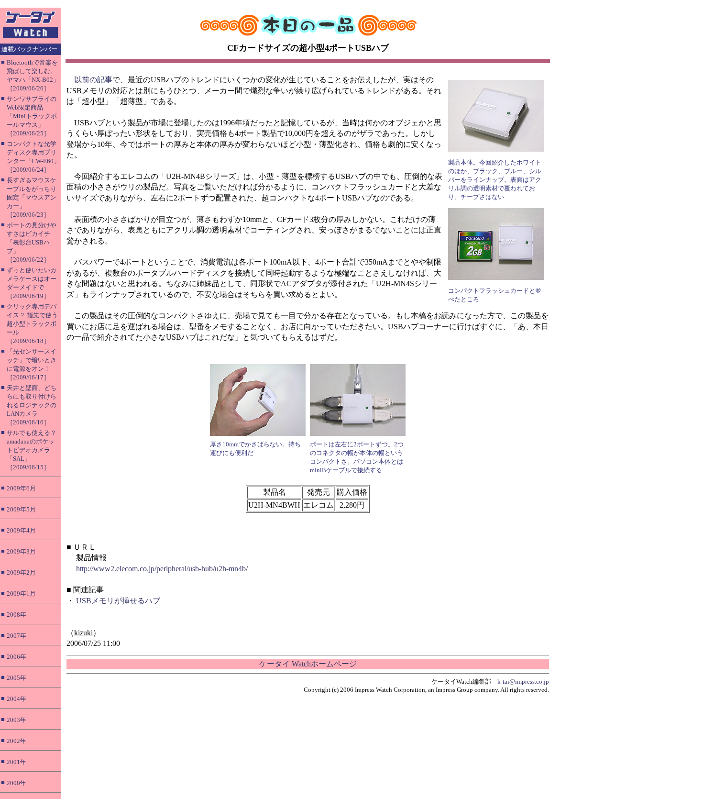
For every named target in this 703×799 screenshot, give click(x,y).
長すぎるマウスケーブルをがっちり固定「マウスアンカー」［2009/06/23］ (31, 197)
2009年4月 (21, 530)
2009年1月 (21, 593)
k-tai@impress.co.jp (523, 681)
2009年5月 (21, 509)
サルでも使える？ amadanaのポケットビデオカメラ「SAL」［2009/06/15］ (31, 450)
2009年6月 (21, 488)
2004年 (16, 698)
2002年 (16, 740)
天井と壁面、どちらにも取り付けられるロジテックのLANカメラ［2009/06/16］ (31, 405)
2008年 (16, 614)
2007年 (16, 635)
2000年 (16, 783)
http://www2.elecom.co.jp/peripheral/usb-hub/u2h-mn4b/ (162, 569)
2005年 (16, 677)
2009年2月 (21, 572)
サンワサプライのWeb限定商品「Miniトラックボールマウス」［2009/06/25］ (32, 116)
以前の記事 (93, 80)
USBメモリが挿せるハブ (118, 601)
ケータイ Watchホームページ (308, 664)
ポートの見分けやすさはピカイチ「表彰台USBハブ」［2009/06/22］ (31, 242)
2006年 (16, 656)
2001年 (16, 762)
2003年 (16, 719)
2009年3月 (21, 551)
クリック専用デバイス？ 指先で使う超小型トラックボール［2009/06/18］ (32, 323)
